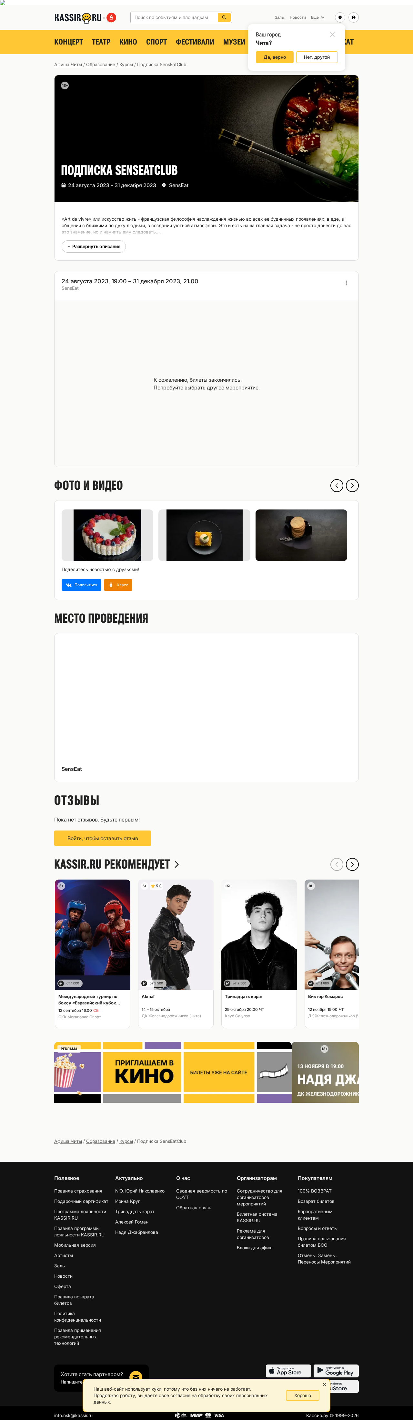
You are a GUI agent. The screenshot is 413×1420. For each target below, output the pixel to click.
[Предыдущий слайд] (336, 485)
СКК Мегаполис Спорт (79, 1016)
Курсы (126, 64)
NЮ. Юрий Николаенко (140, 1190)
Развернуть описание (96, 246)
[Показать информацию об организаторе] (346, 283)
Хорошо (302, 1395)
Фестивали (195, 41)
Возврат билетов (316, 1201)
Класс (122, 584)
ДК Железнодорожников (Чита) (171, 1015)
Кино (128, 41)
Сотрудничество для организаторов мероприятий (259, 1197)
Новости (63, 1276)
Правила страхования (78, 1190)
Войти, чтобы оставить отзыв (102, 838)
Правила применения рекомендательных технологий (77, 1336)
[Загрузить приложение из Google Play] (336, 1371)
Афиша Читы (68, 64)
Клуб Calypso (237, 1015)
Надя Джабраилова (136, 1232)
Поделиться (86, 584)
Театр (101, 41)
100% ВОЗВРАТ (315, 1190)
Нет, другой (317, 57)
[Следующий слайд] (352, 485)
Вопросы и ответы (317, 1228)
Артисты (63, 1255)
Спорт (156, 41)
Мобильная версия (75, 1245)
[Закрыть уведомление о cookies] (324, 1384)
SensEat (178, 185)
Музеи (234, 41)
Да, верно (275, 57)
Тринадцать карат (135, 1211)
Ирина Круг (127, 1201)
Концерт (68, 41)
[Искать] (224, 17)
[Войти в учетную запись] (353, 17)
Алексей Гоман (131, 1221)
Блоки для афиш (254, 1247)
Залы (59, 1265)
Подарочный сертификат (81, 1201)
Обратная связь (193, 1207)
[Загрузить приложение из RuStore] (336, 1386)
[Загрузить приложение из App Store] (288, 1371)
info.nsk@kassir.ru (73, 1415)
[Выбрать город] (340, 17)
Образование (100, 64)
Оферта (62, 1286)
